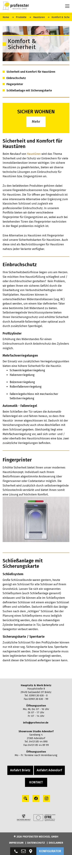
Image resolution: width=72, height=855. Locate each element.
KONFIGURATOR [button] (50, 851)
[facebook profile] (36, 798)
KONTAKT (36, 782)
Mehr (36, 121)
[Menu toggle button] (67, 6)
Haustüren (39, 17)
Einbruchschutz (16, 78)
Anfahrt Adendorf (49, 770)
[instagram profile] (46, 798)
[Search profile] (25, 798)
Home (6, 17)
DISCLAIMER (56, 842)
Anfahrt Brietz (20, 770)
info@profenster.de (35, 722)
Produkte (21, 17)
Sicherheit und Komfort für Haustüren (30, 71)
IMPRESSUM (16, 842)
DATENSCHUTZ (36, 842)
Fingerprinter (14, 84)
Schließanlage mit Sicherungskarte (29, 90)
